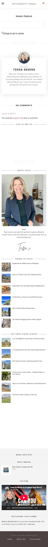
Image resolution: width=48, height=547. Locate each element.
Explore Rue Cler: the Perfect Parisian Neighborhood (28, 286)
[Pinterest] (24, 89)
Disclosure (35, 539)
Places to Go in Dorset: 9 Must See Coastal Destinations (29, 383)
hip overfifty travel (24, 4)
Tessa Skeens (24, 69)
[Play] (4, 508)
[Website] (17, 89)
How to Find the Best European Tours (23, 308)
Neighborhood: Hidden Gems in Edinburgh (25, 263)
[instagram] (16, 543)
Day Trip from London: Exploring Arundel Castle (27, 361)
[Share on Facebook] (14, 43)
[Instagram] (20, 89)
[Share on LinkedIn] (29, 43)
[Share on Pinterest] (24, 43)
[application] (24, 497)
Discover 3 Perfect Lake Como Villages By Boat (26, 274)
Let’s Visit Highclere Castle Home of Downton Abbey (28, 338)
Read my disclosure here (10, 521)
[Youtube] (27, 89)
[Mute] (40, 508)
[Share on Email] (34, 43)
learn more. (31, 524)
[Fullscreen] (43, 508)
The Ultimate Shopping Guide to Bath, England (26, 319)
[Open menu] (3, 3)
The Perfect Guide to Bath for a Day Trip (24, 394)
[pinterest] (20, 543)
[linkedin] (28, 543)
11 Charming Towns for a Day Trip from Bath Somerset (28, 350)
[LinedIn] (31, 89)
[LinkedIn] (32, 162)
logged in (17, 118)
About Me (21, 539)
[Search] (45, 4)
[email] (31, 543)
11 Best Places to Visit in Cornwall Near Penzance (27, 297)
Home (9, 539)
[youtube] (24, 543)
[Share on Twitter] (19, 43)
